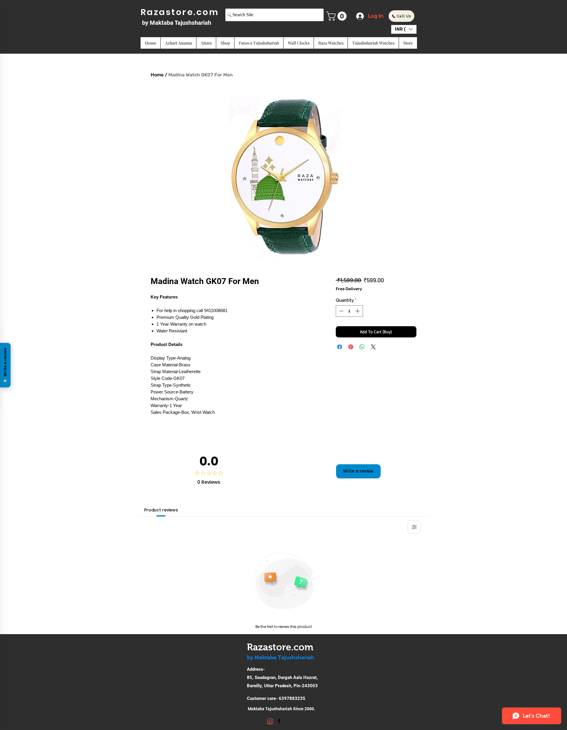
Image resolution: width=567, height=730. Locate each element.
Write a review (358, 471)
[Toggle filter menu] (414, 527)
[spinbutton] (349, 311)
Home (157, 75)
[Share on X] (373, 346)
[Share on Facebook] (339, 346)
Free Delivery (349, 288)
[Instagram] (270, 721)
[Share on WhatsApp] (362, 346)
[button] (337, 16)
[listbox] (404, 29)
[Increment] (358, 311)
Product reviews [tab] (161, 510)
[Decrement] (341, 311)
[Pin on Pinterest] (350, 346)
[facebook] (279, 721)
